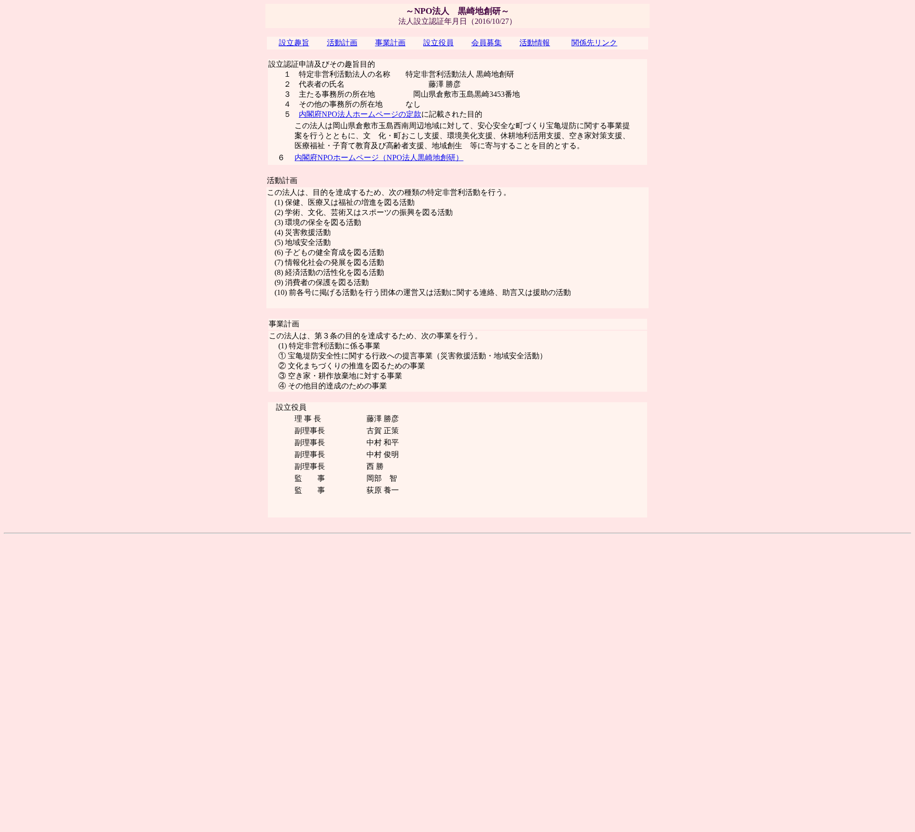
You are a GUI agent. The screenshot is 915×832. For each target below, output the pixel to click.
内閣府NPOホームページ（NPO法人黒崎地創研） (379, 157)
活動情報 (534, 43)
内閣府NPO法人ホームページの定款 (360, 114)
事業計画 (390, 43)
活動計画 (342, 43)
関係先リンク (594, 43)
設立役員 (438, 43)
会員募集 (486, 43)
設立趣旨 (294, 43)
